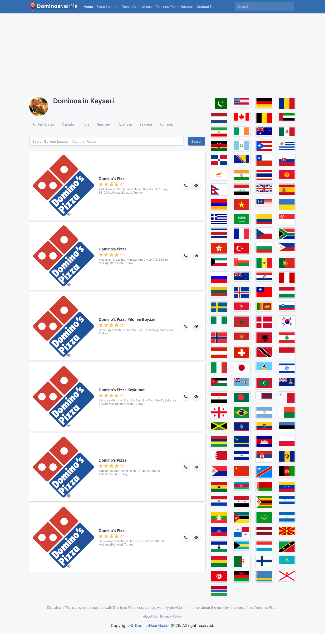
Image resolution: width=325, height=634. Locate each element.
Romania (166, 124)
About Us (150, 616)
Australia (125, 124)
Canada (68, 124)
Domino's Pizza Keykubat (122, 389)
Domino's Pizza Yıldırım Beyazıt (127, 319)
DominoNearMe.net (152, 625)
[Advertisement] (162, 52)
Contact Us (205, 7)
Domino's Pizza (113, 178)
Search (196, 141)
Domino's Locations (137, 6)
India (85, 124)
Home (88, 7)
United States (43, 124)
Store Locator (107, 7)
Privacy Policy (171, 616)
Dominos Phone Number (174, 7)
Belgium (145, 124)
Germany (104, 124)
